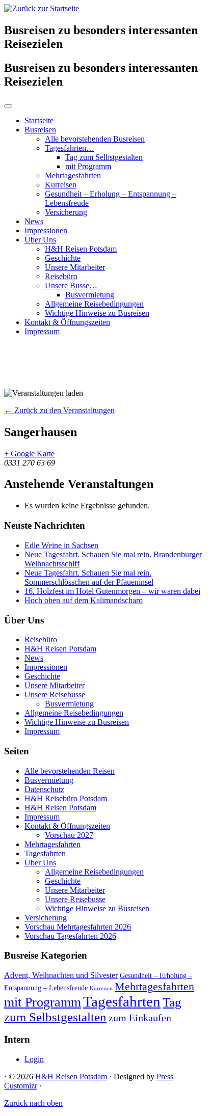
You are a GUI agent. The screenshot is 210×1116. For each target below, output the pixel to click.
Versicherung (66, 212)
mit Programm (88, 166)
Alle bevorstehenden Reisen (69, 771)
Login (34, 1059)
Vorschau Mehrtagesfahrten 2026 (77, 926)
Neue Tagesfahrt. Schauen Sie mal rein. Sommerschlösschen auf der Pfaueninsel (88, 577)
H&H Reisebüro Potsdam (65, 798)
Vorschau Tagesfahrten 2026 (70, 936)
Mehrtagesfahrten (73, 175)
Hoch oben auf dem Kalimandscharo (83, 600)
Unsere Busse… (71, 285)
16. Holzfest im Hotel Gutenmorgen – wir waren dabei (112, 591)
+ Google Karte (29, 453)
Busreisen (40, 129)
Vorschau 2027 (69, 835)
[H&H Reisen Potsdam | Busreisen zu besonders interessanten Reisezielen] (41, 8)
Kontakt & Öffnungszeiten (67, 322)
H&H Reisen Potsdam (81, 248)
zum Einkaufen (140, 1017)
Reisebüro (61, 276)
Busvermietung (89, 294)
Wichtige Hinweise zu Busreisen (97, 313)
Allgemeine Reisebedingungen (94, 304)
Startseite (39, 120)
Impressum (42, 331)
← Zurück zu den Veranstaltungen (59, 410)
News (33, 221)
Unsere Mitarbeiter (75, 267)
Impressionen (45, 230)
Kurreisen (60, 184)
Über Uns (40, 239)
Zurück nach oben (33, 1103)
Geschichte (63, 258)
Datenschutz (44, 789)
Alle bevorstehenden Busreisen (95, 138)
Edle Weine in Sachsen (61, 545)
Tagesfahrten (45, 853)
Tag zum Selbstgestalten (104, 157)
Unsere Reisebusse (54, 694)
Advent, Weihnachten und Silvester (61, 975)
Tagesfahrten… (69, 148)
